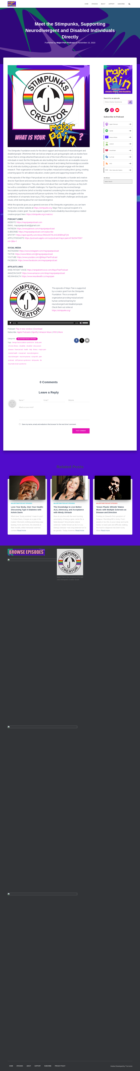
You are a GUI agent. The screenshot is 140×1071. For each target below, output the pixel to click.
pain (40, 357)
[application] (49, 323)
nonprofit (34, 357)
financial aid (19, 349)
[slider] (85, 323)
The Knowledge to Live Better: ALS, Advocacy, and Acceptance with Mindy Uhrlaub (69, 510)
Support (111, 4)
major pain (42, 349)
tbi (41, 360)
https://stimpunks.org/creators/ (39, 214)
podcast (11, 360)
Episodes (95, 4)
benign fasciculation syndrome (23, 342)
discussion (37, 346)
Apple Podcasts (24, 332)
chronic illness (13, 346)
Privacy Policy (60, 1066)
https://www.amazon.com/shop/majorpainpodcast (43, 273)
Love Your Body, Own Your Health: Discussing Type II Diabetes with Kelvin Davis (27, 510)
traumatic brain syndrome (17, 364)
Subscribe (121, 4)
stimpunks (35, 360)
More (60, 332)
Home (86, 4)
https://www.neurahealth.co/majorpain (38, 276)
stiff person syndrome (23, 360)
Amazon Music (45, 332)
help (30, 349)
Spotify (35, 332)
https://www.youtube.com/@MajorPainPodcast (37, 257)
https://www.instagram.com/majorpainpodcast (39, 251)
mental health (12, 353)
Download (38, 329)
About (103, 4)
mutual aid (22, 353)
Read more (21, 530)
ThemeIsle (128, 1066)
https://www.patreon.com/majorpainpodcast (36, 228)
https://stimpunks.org (43, 208)
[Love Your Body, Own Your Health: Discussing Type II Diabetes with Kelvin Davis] (27, 487)
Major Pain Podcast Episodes (27, 338)
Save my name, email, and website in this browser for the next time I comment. (49, 424)
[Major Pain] (12, 4)
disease (11, 349)
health (26, 349)
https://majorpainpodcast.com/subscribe (36, 232)
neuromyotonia (25, 357)
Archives (107, 178)
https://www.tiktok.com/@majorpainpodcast (34, 254)
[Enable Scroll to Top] (135, 1066)
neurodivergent (13, 357)
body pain (38, 342)
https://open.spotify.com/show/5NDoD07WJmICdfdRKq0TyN (42, 235)
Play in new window (24, 329)
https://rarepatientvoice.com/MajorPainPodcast (47, 270)
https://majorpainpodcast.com (29, 222)
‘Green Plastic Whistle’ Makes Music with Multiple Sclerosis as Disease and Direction (111, 510)
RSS (55, 332)
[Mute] (81, 323)
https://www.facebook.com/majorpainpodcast (37, 260)
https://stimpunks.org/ (61, 310)
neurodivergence (32, 353)
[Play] (10, 323)
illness (35, 349)
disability (22, 346)
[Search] (130, 102)
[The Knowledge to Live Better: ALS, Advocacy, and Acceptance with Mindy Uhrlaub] (70, 487)
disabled (29, 346)
